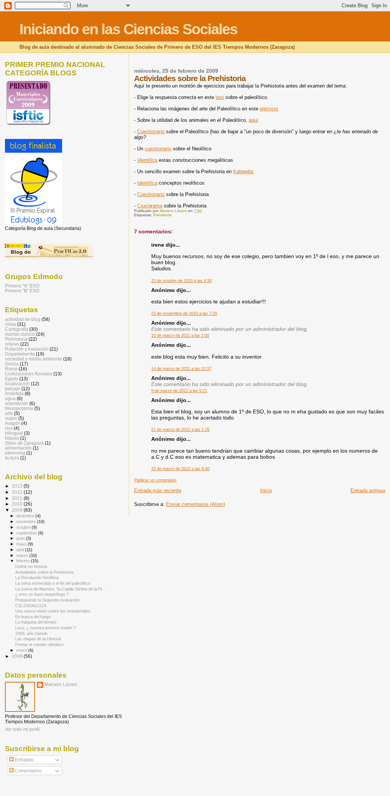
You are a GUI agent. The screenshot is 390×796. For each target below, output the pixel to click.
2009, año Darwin (31, 633)
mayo (22, 544)
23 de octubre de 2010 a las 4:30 (181, 280)
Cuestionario (151, 131)
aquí (253, 120)
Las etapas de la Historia (38, 638)
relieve (12, 343)
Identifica (147, 160)
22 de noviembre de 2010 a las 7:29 (184, 313)
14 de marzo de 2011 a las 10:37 (181, 368)
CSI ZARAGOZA (30, 605)
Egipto (11, 378)
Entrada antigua (367, 490)
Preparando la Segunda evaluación (47, 600)
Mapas (12, 437)
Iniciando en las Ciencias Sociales (128, 29)
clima (10, 324)
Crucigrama (149, 206)
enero (22, 650)
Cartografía (16, 329)
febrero (23, 560)
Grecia (12, 363)
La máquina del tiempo (35, 622)
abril (20, 549)
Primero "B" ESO (22, 290)
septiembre (27, 533)
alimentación (18, 447)
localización (17, 383)
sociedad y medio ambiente (33, 358)
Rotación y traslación (26, 348)
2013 (18, 485)
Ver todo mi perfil (22, 729)
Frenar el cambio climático (39, 644)
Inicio (266, 490)
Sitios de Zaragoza (24, 442)
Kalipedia (243, 171)
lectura (12, 457)
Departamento (20, 353)
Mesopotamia (19, 408)
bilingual (14, 433)
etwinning (15, 452)
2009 (18, 509)
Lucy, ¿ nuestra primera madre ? (45, 627)
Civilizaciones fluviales (28, 373)
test (220, 97)
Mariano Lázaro (61, 684)
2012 (18, 492)
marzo (22, 555)
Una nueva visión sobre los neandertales (53, 611)
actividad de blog (22, 319)
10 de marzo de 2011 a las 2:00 (180, 335)
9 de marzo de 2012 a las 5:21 (179, 390)
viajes (11, 418)
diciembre (25, 516)
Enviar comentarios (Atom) (195, 504)
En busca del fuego (33, 616)
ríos (9, 428)
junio (21, 538)
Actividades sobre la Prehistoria (44, 572)
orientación (16, 403)
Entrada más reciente (157, 490)
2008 (18, 656)
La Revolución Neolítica (37, 577)
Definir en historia (31, 566)
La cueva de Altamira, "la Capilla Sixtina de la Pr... (60, 589)
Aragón (12, 423)
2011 (18, 498)
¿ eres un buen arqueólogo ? (42, 594)
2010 (18, 503)
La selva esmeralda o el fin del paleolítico (52, 583)
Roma (11, 368)
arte (9, 413)
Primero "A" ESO (22, 285)
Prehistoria (162, 215)
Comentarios (28, 771)
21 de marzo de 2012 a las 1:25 (180, 429)
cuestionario (158, 149)
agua (10, 398)
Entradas (24, 760)
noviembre (26, 521)
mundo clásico (20, 334)
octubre (24, 527)
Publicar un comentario (155, 480)
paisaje (12, 388)
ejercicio (269, 109)
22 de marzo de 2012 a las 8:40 (180, 468)
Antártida (14, 393)
